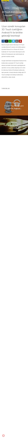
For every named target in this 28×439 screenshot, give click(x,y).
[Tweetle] (6, 41)
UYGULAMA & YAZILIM (18, 8)
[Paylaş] (3, 41)
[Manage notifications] (3, 435)
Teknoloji (6, 8)
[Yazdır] (16, 41)
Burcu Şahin (8, 15)
